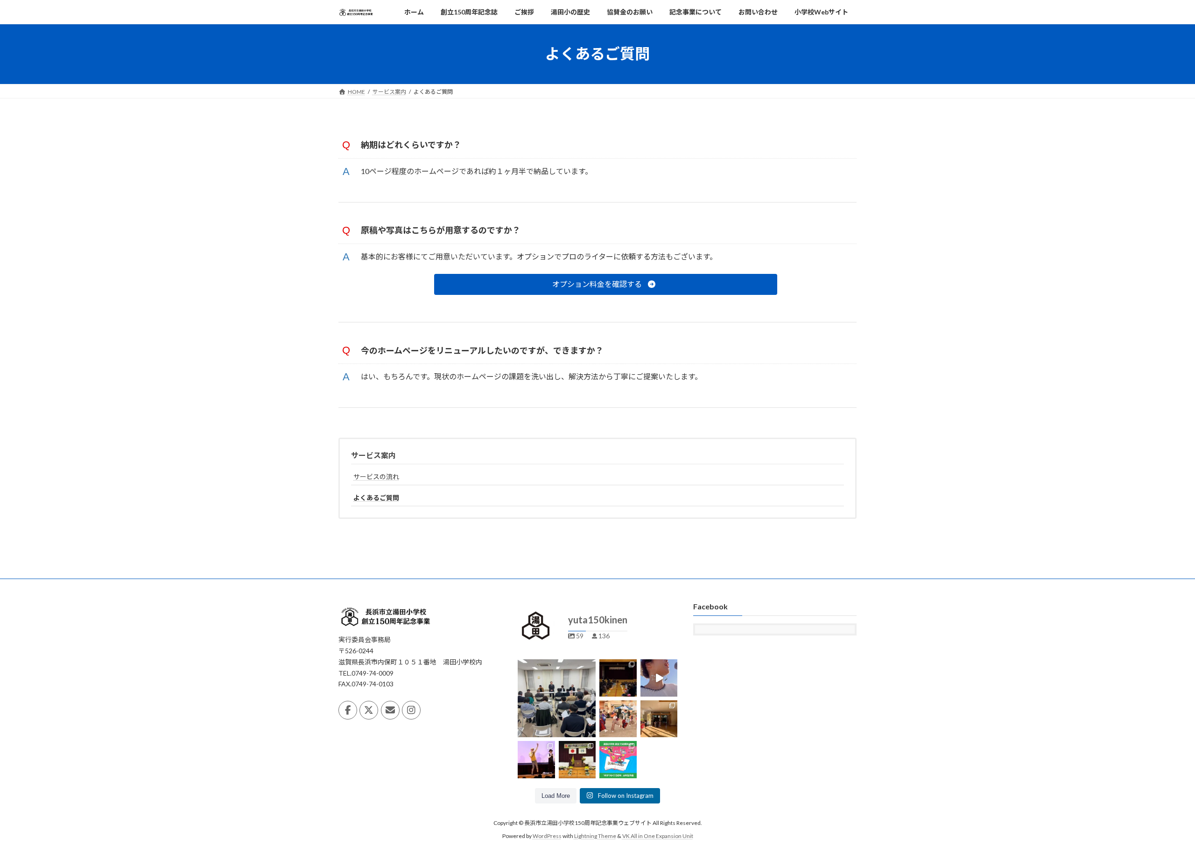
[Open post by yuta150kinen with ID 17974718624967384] (659, 678)
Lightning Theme (595, 835)
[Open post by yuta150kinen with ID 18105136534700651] (557, 698)
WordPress (547, 835)
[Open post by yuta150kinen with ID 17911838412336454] (618, 678)
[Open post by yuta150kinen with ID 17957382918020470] (659, 718)
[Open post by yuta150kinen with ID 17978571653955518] (618, 718)
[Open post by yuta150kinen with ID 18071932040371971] (536, 759)
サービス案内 (373, 455)
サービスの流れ (376, 477)
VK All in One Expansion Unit (657, 835)
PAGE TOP (1160, 817)
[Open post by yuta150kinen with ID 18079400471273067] (577, 759)
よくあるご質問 (376, 498)
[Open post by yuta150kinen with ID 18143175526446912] (618, 759)
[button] (605, 284)
